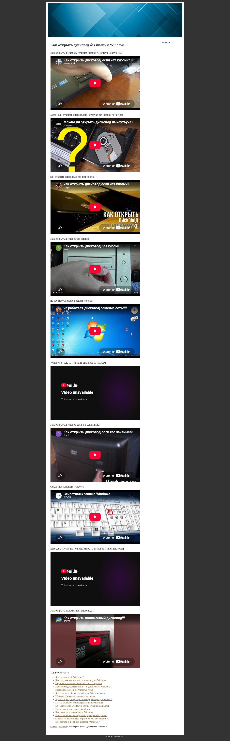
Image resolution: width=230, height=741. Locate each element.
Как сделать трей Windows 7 (69, 677)
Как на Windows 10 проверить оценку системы (79, 702)
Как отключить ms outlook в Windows (74, 712)
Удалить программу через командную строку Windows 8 (83, 699)
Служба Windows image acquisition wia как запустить (82, 718)
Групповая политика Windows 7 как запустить (78, 683)
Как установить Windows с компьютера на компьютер (82, 706)
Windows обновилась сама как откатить (75, 696)
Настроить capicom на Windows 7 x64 (74, 690)
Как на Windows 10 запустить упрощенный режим (81, 715)
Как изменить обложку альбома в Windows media (80, 693)
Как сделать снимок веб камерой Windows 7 (77, 722)
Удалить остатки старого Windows (72, 709)
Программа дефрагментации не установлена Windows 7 (83, 686)
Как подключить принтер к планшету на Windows (80, 680)
